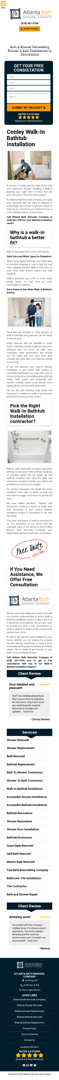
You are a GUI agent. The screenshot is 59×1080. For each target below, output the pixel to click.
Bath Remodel (16, 756)
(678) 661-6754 (29, 23)
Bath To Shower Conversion (25, 772)
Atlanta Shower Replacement (29, 1011)
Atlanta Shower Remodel (29, 1005)
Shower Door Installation (23, 829)
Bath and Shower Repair (22, 894)
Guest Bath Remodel (20, 845)
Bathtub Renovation (19, 813)
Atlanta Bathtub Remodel (29, 1017)
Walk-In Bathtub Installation (25, 788)
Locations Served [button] (29, 1047)
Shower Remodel (18, 740)
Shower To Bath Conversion (25, 780)
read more (28, 711)
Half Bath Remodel (19, 853)
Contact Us (29, 1040)
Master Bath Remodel (21, 861)
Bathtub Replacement (21, 764)
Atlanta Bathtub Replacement (29, 1022)
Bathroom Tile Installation (24, 878)
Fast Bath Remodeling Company (27, 870)
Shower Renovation (19, 821)
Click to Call (30, 29)
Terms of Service (29, 1034)
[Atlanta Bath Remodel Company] (29, 965)
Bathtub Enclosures (19, 837)
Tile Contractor (17, 886)
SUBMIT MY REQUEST (27, 107)
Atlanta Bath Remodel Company (30, 999)
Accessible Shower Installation (27, 797)
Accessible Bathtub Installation (27, 805)
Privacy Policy (29, 1028)
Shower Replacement (20, 748)
